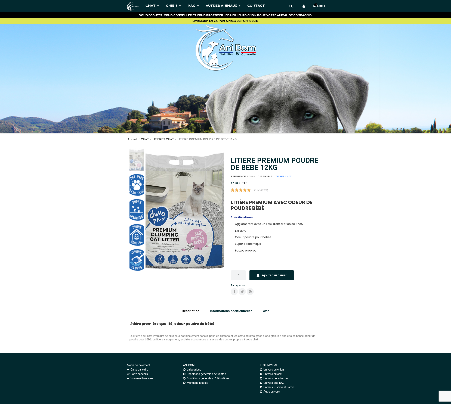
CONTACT (256, 5)
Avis (266, 311)
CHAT (151, 5)
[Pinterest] (250, 291)
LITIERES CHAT (282, 176)
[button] (150, 210)
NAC (191, 5)
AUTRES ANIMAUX (221, 5)
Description (190, 311)
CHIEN (171, 5)
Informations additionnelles (231, 311)
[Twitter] (242, 291)
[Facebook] (234, 291)
